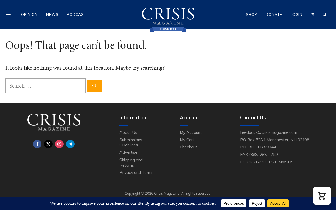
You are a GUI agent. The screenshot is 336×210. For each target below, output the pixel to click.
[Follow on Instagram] (59, 144)
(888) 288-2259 (263, 154)
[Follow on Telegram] (70, 144)
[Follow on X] (48, 144)
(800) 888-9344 (261, 147)
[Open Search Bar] (325, 14)
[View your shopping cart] (313, 14)
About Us (128, 132)
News (52, 14)
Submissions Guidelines (130, 142)
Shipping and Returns (131, 162)
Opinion (29, 14)
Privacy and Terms (136, 172)
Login (296, 14)
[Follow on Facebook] (37, 144)
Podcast (76, 14)
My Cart (187, 139)
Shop (251, 14)
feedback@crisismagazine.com (268, 132)
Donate (274, 14)
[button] (322, 196)
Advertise (128, 152)
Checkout (188, 147)
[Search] (94, 86)
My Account (191, 132)
